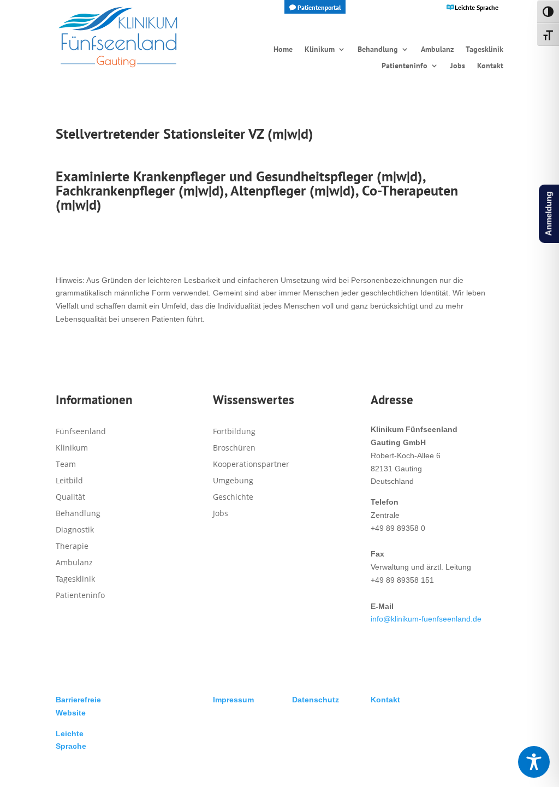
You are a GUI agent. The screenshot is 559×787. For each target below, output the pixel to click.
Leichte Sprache (476, 7)
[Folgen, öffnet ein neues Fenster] (221, 543)
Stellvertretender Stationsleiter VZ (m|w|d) (184, 134)
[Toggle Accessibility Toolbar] (534, 762)
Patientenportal (319, 7)
